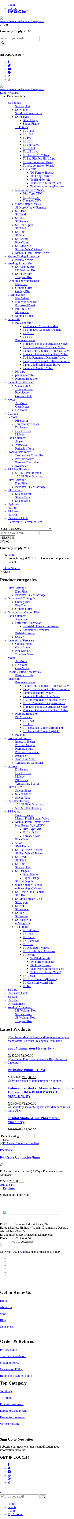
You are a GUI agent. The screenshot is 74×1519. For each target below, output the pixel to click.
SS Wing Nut (23, 245)
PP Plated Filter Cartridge (30, 486)
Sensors (12, 417)
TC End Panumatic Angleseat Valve (44, 699)
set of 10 (20, 843)
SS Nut (19, 235)
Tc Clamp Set (31, 940)
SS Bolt (19, 231)
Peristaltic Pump (25, 448)
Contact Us (6, 1326)
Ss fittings (6, 1391)
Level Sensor (23, 431)
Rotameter (21, 466)
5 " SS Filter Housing (28, 808)
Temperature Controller (29, 455)
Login (11, 4)
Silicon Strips (23, 500)
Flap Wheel (22, 298)
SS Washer (21, 238)
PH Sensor (21, 420)
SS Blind (20, 228)
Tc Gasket (29, 148)
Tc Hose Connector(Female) (40, 979)
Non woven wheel (26, 301)
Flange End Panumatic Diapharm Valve (46, 361)
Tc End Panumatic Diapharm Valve (44, 357)
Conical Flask (23, 396)
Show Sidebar (11, 568)
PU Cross (28, 720)
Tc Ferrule (29, 954)
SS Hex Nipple (24, 225)
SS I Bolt (20, 211)
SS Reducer (22, 221)
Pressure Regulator (26, 378)
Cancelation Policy (11, 1369)
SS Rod (12, 514)
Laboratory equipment (13, 1410)
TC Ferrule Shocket (42, 172)
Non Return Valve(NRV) (30, 190)
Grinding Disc (23, 287)
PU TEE (28, 724)
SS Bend (20, 214)
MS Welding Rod (25, 270)
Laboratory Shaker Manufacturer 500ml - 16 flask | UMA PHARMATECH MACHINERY (40, 1092)
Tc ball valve (30, 151)
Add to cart (6, 1184)
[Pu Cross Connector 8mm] (19, 1143)
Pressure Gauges (25, 745)
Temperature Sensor (27, 424)
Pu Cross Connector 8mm (20, 1157)
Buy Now (9, 1188)
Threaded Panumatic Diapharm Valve (45, 354)
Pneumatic (14, 678)
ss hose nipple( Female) (29, 884)
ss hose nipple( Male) (28, 203)
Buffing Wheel (16, 294)
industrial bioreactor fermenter (41, 626)
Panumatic (14, 319)
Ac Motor (21, 403)
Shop (3, 1313)
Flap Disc (21, 284)
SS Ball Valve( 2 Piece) (29, 249)
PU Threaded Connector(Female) (43, 727)
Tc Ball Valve (31, 144)
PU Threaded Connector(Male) (41, 731)
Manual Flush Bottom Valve (32, 252)
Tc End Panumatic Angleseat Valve (44, 347)
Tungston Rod (23, 277)
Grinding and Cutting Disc (23, 280)
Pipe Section (22, 392)
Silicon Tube (22, 497)
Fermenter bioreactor (12, 1417)
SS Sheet (13, 511)
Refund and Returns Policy (16, 1375)
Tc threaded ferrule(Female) (47, 186)
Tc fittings (6, 1397)
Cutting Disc (22, 291)
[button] (1, 24)
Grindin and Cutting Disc (23, 598)
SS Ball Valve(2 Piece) (29, 853)
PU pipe (20, 371)
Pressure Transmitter (27, 462)
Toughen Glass (24, 389)
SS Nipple (21, 109)
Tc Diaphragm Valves (36, 155)
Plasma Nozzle (24, 260)
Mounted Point (24, 315)
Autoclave (21, 445)
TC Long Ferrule (40, 176)
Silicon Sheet (23, 494)
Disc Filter (21, 483)
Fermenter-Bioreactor (28, 622)
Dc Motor (21, 410)
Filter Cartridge (17, 479)
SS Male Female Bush (28, 113)
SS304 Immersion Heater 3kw (31, 1048)
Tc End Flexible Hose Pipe (39, 158)
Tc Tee (27, 137)
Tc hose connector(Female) (39, 165)
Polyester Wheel (25, 305)
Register (12, 8)
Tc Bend (28, 134)
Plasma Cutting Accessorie (23, 256)
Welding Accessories (20, 263)
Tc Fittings (21, 127)
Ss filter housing (9, 1423)
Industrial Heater (25, 741)
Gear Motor (22, 406)
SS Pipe (12, 507)
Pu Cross (28, 333)
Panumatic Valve (25, 340)
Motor (11, 399)
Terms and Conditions (13, 1356)
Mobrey (20, 434)
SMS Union (22, 846)
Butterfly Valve (24, 815)
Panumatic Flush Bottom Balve (41, 364)
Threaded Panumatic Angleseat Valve (45, 343)
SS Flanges (22, 116)
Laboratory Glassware (21, 382)
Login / (4, 92)
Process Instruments (19, 452)
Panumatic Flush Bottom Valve (41, 696)
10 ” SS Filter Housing (29, 476)
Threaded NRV (32, 200)
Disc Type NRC (32, 193)
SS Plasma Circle (18, 518)
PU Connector (23, 322)
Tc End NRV (31, 197)
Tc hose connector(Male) (38, 162)
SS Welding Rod (25, 266)
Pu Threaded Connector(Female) (42, 329)
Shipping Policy (9, 1362)
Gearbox (13, 413)
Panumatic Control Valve (38, 368)
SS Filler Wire (23, 273)
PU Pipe (20, 734)
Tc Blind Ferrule (40, 179)
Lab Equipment (17, 437)
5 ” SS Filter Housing (28, 472)
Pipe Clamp (22, 242)
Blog (3, 1320)
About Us (6, 1307)
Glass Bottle (22, 385)
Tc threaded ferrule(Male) (45, 183)
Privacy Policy (8, 1349)
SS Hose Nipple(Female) (30, 891)
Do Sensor (21, 427)
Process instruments (12, 1404)
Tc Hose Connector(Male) (38, 982)
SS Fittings (14, 102)
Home (11, 554)
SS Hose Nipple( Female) (30, 207)
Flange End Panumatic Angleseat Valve (46, 350)
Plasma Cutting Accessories (24, 671)
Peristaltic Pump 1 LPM (26, 1070)
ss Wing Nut (22, 923)
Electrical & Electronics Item (25, 521)
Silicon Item (15, 490)
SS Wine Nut (23, 919)
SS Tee (19, 218)
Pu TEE (27, 336)
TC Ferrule (29, 169)
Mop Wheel (22, 312)
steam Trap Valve (25, 759)
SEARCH (8, 537)
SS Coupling (23, 106)
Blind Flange (30, 120)
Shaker (19, 441)
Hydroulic (14, 504)
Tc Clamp (29, 130)
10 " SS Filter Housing (29, 804)
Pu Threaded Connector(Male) (41, 326)
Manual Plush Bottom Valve (32, 822)
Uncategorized (16, 1003)
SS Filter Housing (18, 469)
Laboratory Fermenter (36, 629)
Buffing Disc (23, 308)
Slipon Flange (31, 123)
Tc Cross (28, 141)
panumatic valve (25, 375)
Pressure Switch (24, 459)
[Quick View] (22, 1181)
